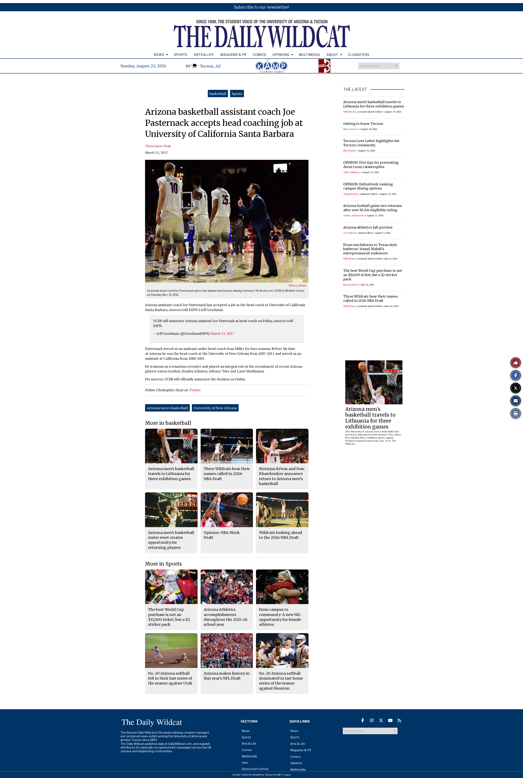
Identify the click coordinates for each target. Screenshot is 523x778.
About (332, 55)
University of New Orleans (215, 407)
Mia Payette (349, 150)
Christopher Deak (158, 146)
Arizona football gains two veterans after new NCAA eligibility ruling (372, 208)
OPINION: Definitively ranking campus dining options (368, 186)
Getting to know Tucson (363, 124)
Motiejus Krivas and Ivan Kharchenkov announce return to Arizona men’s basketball (281, 476)
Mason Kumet (351, 284)
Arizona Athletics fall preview (368, 227)
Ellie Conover (350, 129)
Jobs (245, 762)
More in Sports (163, 564)
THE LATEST (355, 89)
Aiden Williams (351, 172)
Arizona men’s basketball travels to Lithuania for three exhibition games (373, 104)
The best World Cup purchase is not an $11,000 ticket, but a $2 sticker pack (372, 274)
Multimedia (309, 55)
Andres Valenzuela (353, 215)
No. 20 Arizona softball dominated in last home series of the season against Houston (281, 681)
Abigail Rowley (351, 193)
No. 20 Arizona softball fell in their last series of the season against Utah (170, 678)
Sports (180, 55)
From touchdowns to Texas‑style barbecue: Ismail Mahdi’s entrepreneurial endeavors (370, 249)
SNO (279, 774)
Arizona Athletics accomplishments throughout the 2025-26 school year (225, 617)
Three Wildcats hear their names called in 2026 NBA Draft (370, 298)
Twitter (194, 390)
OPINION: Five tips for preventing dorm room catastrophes (370, 164)
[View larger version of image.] (226, 221)
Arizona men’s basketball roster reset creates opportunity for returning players (171, 540)
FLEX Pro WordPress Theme (258, 774)
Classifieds (358, 55)
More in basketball (168, 423)
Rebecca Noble (298, 285)
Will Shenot (349, 111)
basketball (217, 93)
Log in (287, 774)
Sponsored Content (255, 769)
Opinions (281, 55)
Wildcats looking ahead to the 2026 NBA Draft (280, 535)
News (159, 55)
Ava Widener (350, 232)
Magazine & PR (233, 55)
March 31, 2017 (222, 333)
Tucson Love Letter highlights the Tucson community (371, 143)
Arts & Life (204, 55)
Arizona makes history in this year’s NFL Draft (227, 676)
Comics (259, 55)
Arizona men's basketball (167, 407)
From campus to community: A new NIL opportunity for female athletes (280, 617)
